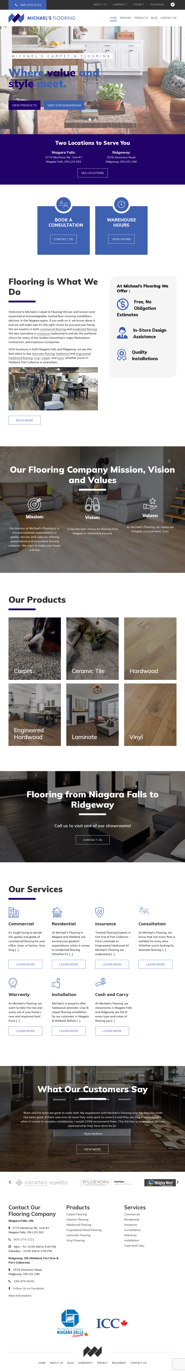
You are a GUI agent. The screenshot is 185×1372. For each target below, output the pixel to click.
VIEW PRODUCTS (24, 105)
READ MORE (24, 420)
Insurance (157, 4)
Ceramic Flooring (77, 1219)
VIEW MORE (92, 1149)
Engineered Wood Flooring (84, 1230)
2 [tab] (95, 119)
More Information (19, 1295)
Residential (131, 1219)
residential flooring (84, 329)
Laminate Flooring (78, 1235)
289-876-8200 (24, 1281)
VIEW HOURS (121, 239)
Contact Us (168, 17)
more (60, 358)
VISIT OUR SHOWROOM (64, 105)
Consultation (132, 1230)
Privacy (139, 4)
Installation (131, 1240)
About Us (100, 4)
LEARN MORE (25, 964)
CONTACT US (63, 239)
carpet (46, 358)
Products (141, 17)
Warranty (120, 4)
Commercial (132, 1214)
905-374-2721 (31, 5)
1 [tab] (90, 119)
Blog (154, 17)
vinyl (37, 358)
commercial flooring (53, 329)
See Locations (92, 173)
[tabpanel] (92, 80)
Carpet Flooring (76, 1214)
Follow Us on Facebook (28, 1288)
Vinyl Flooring (75, 1240)
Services (126, 17)
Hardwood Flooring (78, 1224)
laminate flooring (43, 353)
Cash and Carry (134, 1245)
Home (113, 17)
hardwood (62, 353)
